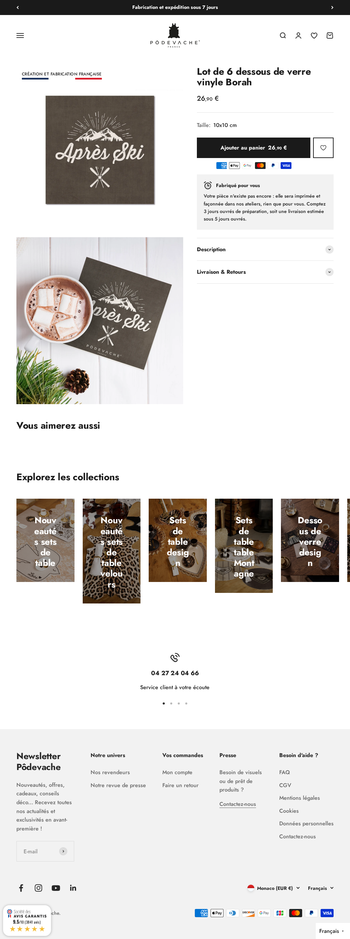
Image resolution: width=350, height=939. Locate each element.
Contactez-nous (237, 804)
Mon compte (177, 772)
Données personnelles (306, 823)
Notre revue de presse (118, 785)
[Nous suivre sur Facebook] (21, 888)
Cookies (289, 811)
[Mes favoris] (323, 148)
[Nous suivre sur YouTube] (55, 888)
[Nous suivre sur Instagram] (38, 888)
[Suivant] (332, 7)
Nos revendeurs (110, 772)
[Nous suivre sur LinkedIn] (73, 888)
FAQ (284, 772)
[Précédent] (17, 7)
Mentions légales (299, 798)
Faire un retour (180, 785)
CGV (285, 785)
